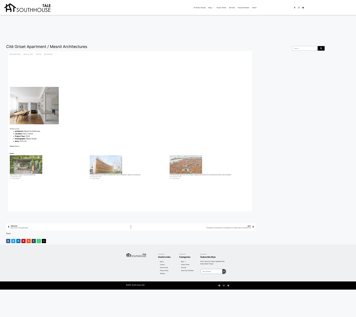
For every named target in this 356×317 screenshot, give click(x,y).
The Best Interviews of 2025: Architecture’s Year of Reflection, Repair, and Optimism (115, 174)
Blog (210, 8)
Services (232, 8)
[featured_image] (34, 124)
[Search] (321, 48)
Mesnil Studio (31, 139)
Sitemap (162, 273)
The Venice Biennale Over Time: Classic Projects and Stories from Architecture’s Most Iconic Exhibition (200, 174)
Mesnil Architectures (32, 131)
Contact (162, 264)
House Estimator (243, 8)
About (254, 8)
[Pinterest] (302, 7)
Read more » (15, 146)
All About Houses (200, 8)
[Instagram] (298, 7)
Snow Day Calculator (187, 270)
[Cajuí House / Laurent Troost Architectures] (49, 164)
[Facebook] (294, 7)
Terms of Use (164, 267)
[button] (8, 241)
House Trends (221, 8)
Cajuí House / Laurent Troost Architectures (22, 174)
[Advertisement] (178, 29)
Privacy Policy (164, 270)
